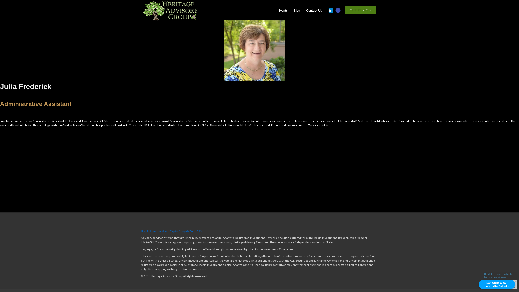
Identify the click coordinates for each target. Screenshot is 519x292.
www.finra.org (167, 242)
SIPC (153, 242)
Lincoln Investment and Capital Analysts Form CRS (171, 231)
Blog (297, 10)
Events (283, 10)
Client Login (361, 10)
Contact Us (314, 10)
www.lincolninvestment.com (213, 242)
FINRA (145, 242)
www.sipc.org (185, 242)
